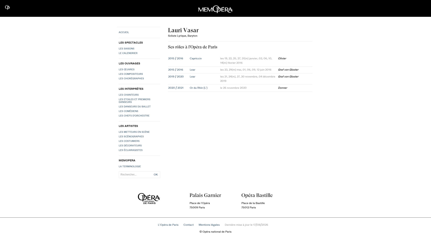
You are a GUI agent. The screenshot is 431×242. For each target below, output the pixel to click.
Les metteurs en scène (134, 132)
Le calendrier (128, 53)
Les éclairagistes (131, 150)
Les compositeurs (131, 74)
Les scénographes (131, 136)
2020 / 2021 (176, 88)
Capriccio (196, 58)
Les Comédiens (128, 111)
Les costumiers (129, 141)
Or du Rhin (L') (198, 88)
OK (156, 174)
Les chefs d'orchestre (134, 116)
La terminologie (130, 166)
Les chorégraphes (131, 78)
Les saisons (126, 49)
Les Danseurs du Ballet (135, 107)
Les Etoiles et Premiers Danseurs (134, 100)
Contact (189, 225)
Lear (192, 69)
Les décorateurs (130, 146)
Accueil (124, 32)
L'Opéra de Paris (168, 225)
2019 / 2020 (176, 76)
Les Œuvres (127, 69)
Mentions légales (209, 225)
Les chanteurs (129, 95)
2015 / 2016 (175, 58)
